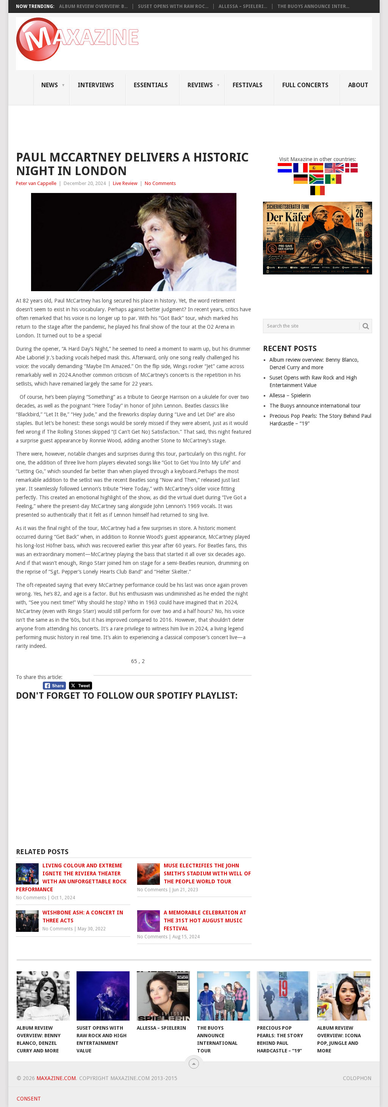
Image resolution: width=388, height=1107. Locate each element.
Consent (29, 1099)
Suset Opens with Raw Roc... (173, 6)
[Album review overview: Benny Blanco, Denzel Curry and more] (43, 996)
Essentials (151, 85)
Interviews (96, 85)
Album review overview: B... (93, 6)
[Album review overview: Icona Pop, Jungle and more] (343, 996)
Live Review (125, 183)
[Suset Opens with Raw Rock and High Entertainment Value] (103, 996)
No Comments (160, 183)
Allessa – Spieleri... (243, 6)
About (358, 85)
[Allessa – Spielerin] (163, 996)
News (49, 85)
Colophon (357, 1078)
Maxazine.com (56, 1078)
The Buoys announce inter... (313, 6)
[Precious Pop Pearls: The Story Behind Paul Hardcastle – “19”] (283, 996)
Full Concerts (305, 85)
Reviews (200, 85)
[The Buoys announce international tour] (223, 996)
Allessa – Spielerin (290, 395)
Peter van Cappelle (36, 183)
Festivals (248, 85)
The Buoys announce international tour (315, 406)
